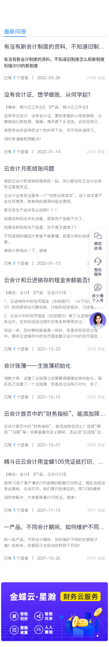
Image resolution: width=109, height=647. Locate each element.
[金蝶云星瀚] (54, 585)
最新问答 (15, 31)
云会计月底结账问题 (29, 168)
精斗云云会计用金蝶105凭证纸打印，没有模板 (53, 462)
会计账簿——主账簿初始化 (37, 366)
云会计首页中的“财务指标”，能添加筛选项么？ (54, 414)
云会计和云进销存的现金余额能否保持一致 (54, 280)
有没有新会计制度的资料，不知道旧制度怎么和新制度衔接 (54, 47)
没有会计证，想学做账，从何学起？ (48, 94)
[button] (97, 636)
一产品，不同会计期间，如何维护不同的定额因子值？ (54, 527)
